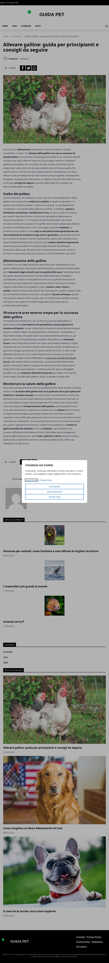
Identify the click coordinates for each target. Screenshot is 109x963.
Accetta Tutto (54, 497)
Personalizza (54, 486)
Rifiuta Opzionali (54, 491)
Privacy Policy (45, 480)
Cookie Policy (31, 480)
